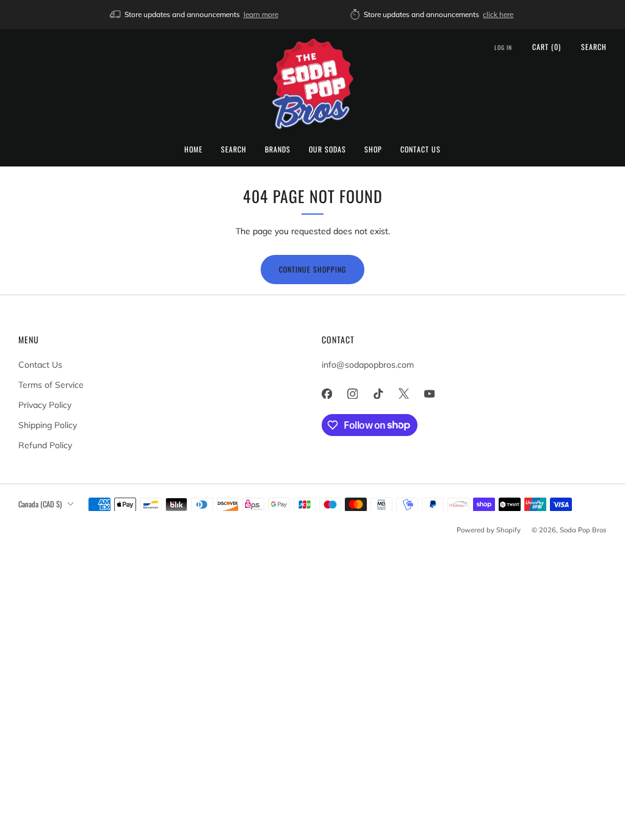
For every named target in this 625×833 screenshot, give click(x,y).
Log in (503, 47)
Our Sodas (327, 149)
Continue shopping (312, 269)
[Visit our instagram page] (352, 394)
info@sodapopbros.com (368, 364)
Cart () (546, 46)
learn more (261, 14)
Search (234, 149)
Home (193, 149)
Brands (278, 149)
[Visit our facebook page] (326, 394)
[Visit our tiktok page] (378, 394)
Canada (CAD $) (40, 504)
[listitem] (195, 14)
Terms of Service (51, 384)
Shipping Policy (47, 425)
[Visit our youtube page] (429, 394)
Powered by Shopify (489, 530)
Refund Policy (45, 445)
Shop (373, 149)
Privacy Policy (44, 404)
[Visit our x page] (403, 394)
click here (498, 14)
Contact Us (420, 149)
